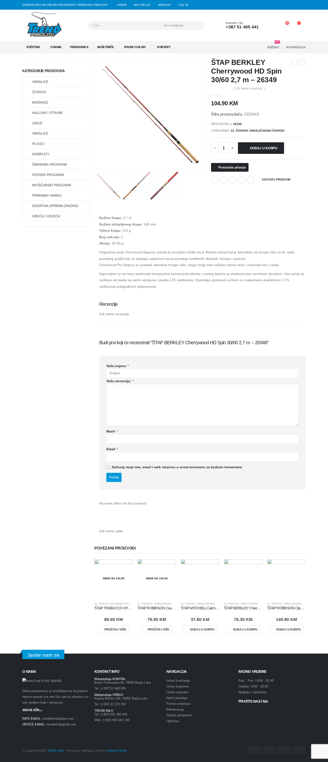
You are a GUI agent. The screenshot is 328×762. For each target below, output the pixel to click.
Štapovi (39, 92)
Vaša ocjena (117, 366)
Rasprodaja (296, 47)
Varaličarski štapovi (266, 130)
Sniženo (273, 46)
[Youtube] (207, 5)
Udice (37, 123)
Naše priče (105, 47)
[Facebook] (200, 5)
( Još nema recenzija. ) (249, 88)
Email (251, 180)
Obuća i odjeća (46, 216)
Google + (242, 180)
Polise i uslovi (135, 47)
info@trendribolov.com (58, 718)
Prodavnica (79, 47)
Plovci (38, 144)
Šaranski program (49, 164)
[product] (200, 578)
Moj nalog (142, 4)
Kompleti (40, 154)
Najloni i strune (47, 113)
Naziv (112, 431)
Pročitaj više (115, 629)
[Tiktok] (220, 5)
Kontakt (163, 47)
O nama (55, 47)
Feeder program (48, 175)
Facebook (215, 180)
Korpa (122, 4)
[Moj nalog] (271, 25)
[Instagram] (214, 5)
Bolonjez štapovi (123, 603)
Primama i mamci (47, 195)
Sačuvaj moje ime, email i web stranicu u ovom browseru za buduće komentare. (177, 467)
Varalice (40, 82)
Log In (183, 4)
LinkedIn (233, 180)
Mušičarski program (51, 185)
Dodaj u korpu (263, 148)
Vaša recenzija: (120, 381)
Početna (33, 47)
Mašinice (40, 102)
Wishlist (164, 4)
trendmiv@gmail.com (61, 724)
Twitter (224, 180)
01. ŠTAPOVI (239, 130)
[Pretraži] (198, 25)
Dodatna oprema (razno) (55, 206)
